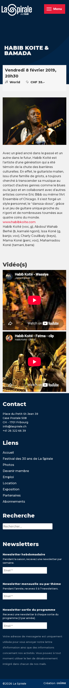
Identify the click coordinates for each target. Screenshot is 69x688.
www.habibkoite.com (19, 222)
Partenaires (12, 495)
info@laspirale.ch (14, 426)
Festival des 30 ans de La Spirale (28, 459)
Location (9, 483)
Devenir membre (16, 471)
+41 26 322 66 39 (14, 430)
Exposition (11, 489)
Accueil (8, 452)
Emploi (8, 477)
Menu (57, 9)
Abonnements (14, 501)
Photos (8, 465)
